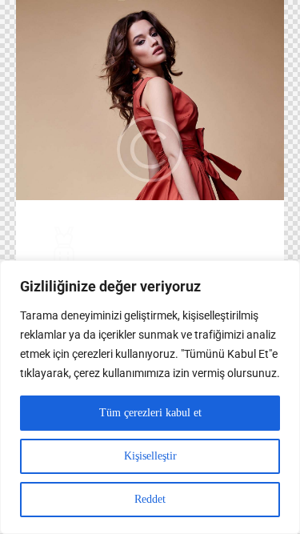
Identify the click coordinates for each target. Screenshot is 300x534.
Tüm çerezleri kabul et (150, 413)
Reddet (150, 499)
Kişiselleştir (150, 456)
